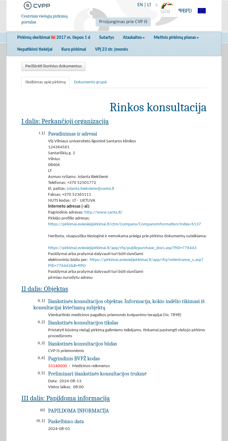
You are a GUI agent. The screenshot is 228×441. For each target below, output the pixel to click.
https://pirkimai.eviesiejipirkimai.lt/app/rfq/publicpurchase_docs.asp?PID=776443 (122, 248)
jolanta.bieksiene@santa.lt (90, 189)
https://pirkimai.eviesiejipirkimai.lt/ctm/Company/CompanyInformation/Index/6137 (124, 224)
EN (140, 5)
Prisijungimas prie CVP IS (123, 22)
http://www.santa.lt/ (103, 212)
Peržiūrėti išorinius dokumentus (53, 66)
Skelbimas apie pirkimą (45, 82)
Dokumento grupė (90, 82)
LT (149, 5)
